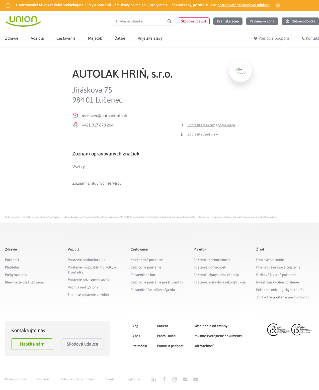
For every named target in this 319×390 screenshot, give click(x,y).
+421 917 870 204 (97, 125)
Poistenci (12, 260)
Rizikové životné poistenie (276, 275)
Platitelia (12, 267)
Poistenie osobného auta (86, 260)
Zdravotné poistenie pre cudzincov (282, 297)
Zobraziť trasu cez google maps (211, 125)
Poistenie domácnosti (209, 267)
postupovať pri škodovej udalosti (243, 5)
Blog (135, 326)
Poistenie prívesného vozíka (89, 280)
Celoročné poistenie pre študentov (157, 282)
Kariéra (162, 326)
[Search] (169, 21)
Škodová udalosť (82, 344)
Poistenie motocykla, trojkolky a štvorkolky (92, 269)
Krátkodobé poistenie (147, 260)
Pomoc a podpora (170, 346)
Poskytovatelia (16, 275)
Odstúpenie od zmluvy (211, 326)
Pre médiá (139, 346)
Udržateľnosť (204, 346)
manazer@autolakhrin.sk (104, 115)
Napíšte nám (32, 344)
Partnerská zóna (15, 379)
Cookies (111, 379)
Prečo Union (166, 336)
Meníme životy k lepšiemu (25, 282)
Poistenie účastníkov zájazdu (153, 290)
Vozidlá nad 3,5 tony (83, 287)
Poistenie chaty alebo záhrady (216, 275)
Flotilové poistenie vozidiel (88, 295)
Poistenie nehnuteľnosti (211, 260)
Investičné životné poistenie (277, 282)
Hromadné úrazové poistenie (278, 267)
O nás (136, 336)
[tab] (162, 153)
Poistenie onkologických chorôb (280, 290)
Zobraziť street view (202, 134)
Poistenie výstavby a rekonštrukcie (219, 282)
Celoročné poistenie (146, 267)
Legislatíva (133, 379)
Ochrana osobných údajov (78, 379)
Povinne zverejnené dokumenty (218, 336)
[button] (194, 21)
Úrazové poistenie (270, 260)
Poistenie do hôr (143, 275)
